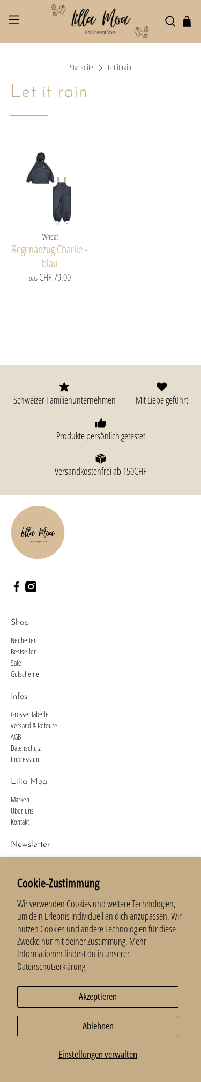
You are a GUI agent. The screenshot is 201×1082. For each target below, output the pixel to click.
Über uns (22, 810)
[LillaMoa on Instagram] (31, 589)
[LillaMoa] (100, 21)
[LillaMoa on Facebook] (17, 589)
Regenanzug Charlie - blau (50, 256)
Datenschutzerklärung (51, 966)
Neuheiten (24, 640)
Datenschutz (26, 748)
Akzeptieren (98, 996)
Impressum (25, 759)
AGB (16, 737)
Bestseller (23, 651)
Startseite (81, 68)
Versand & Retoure (34, 725)
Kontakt (20, 822)
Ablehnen (98, 1025)
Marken (20, 799)
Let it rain (119, 68)
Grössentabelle (30, 714)
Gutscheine (25, 674)
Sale (16, 663)
